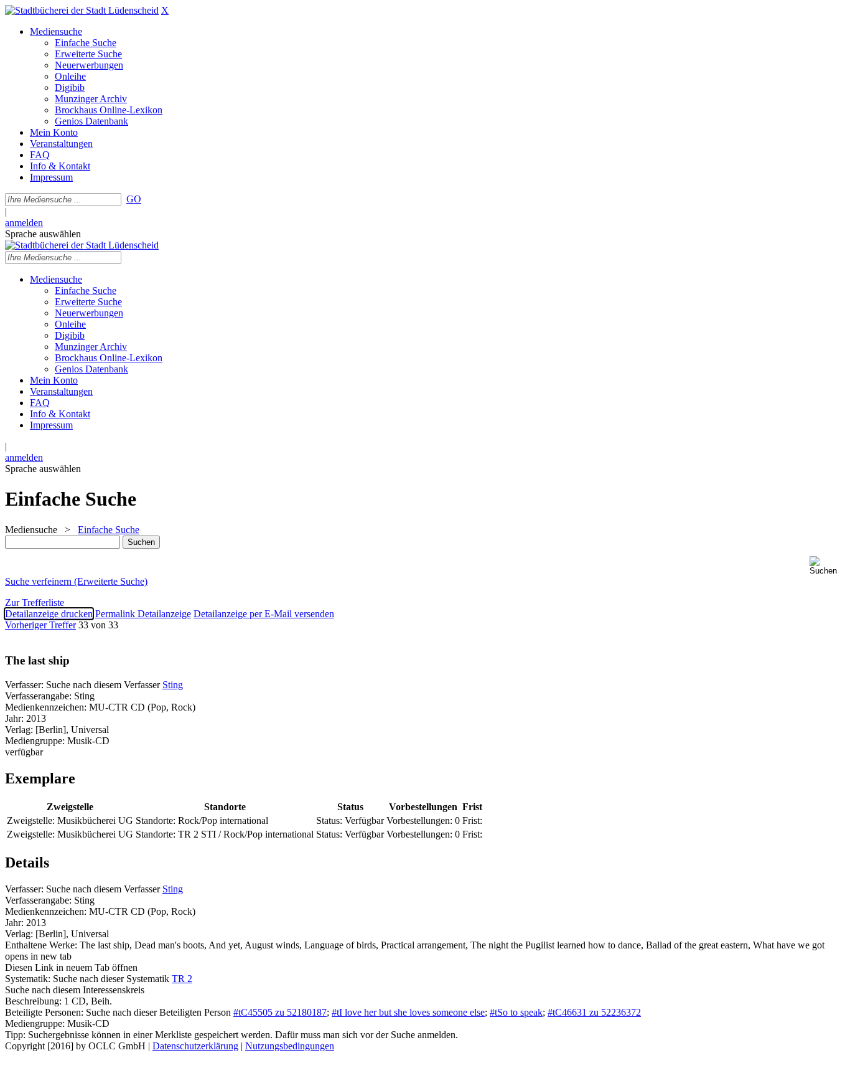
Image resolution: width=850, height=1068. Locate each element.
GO (133, 199)
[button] (827, 565)
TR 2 (182, 978)
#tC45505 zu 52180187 (280, 1012)
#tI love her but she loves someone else (408, 1012)
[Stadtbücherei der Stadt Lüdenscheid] (82, 10)
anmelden (24, 222)
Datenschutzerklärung (195, 1046)
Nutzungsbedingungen (289, 1046)
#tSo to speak (516, 1012)
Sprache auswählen (43, 234)
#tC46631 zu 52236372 (594, 1012)
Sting (172, 684)
